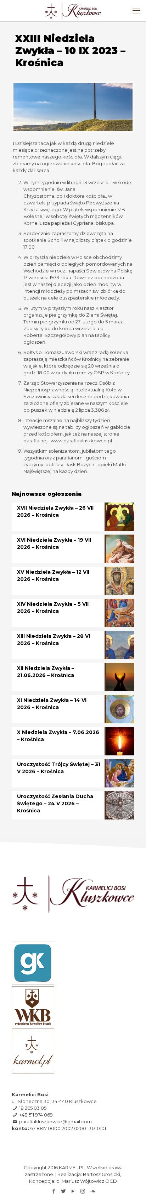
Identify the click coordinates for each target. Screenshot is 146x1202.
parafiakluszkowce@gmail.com (55, 1121)
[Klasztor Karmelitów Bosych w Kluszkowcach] (73, 11)
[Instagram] (82, 1191)
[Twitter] (63, 1191)
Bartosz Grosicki (101, 1174)
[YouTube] (73, 1191)
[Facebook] (54, 1191)
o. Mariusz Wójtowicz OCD (86, 1181)
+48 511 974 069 (36, 1115)
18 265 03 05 (32, 1108)
